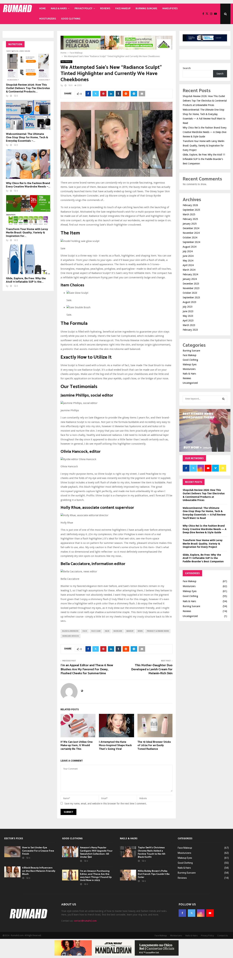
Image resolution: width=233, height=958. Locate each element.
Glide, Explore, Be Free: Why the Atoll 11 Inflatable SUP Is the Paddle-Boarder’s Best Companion (204, 159)
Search (187, 68)
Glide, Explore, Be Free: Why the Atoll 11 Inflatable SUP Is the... (26, 280)
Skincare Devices (70, 636)
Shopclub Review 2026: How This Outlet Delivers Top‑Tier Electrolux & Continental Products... (28, 88)
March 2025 (189, 214)
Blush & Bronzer (70, 631)
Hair (107, 631)
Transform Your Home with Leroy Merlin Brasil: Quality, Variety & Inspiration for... (27, 232)
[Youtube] (216, 14)
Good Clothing (70, 19)
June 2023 (188, 311)
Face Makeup (122, 9)
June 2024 (188, 256)
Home (42, 9)
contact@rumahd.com (85, 920)
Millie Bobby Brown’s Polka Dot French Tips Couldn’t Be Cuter (154, 874)
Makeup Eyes (170, 9)
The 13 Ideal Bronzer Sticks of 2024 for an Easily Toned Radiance (154, 745)
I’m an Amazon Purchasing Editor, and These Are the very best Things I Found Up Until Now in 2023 (96, 875)
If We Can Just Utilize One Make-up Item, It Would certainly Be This (77, 745)
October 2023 (190, 292)
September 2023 (191, 297)
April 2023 (188, 320)
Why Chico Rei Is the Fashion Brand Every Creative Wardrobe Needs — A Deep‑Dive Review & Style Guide (205, 132)
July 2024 (188, 251)
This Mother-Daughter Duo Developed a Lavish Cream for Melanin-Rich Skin (151, 669)
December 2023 (191, 283)
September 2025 (191, 209)
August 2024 (189, 246)
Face (85, 631)
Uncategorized (190, 383)
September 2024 (191, 242)
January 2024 (190, 279)
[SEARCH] (223, 398)
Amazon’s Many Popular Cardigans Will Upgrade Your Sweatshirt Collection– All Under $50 (96, 852)
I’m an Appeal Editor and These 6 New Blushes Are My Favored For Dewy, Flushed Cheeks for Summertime (87, 669)
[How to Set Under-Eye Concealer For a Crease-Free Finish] (12, 851)
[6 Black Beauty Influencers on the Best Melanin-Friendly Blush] (12, 871)
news (140, 631)
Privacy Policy (83, 9)
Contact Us (222, 935)
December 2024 (191, 228)
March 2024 (189, 269)
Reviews (105, 9)
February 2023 (190, 329)
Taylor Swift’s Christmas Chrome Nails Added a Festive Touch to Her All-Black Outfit (152, 852)
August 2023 (189, 302)
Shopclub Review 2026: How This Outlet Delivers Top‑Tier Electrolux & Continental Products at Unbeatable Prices (205, 100)
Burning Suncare (146, 9)
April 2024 (188, 265)
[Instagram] (212, 14)
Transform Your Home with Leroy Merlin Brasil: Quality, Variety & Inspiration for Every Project (203, 145)
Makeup (129, 631)
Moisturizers (47, 19)
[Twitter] (208, 14)
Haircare (117, 631)
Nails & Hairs (59, 9)
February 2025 (190, 219)
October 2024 (190, 237)
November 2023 (191, 288)
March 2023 (189, 325)
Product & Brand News (158, 631)
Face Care (96, 631)
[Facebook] (204, 14)
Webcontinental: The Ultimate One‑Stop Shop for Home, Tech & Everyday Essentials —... (27, 137)
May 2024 (188, 260)
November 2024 (191, 233)
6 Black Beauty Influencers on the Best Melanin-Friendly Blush (38, 871)
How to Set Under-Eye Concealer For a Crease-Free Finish (38, 851)
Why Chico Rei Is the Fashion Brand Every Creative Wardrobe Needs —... (28, 185)
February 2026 (190, 205)
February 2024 (190, 274)
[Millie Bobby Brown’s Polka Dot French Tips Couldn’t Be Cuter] (128, 875)
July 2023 (188, 306)
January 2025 (190, 223)
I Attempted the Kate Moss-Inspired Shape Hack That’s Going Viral (115, 745)
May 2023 (188, 316)
